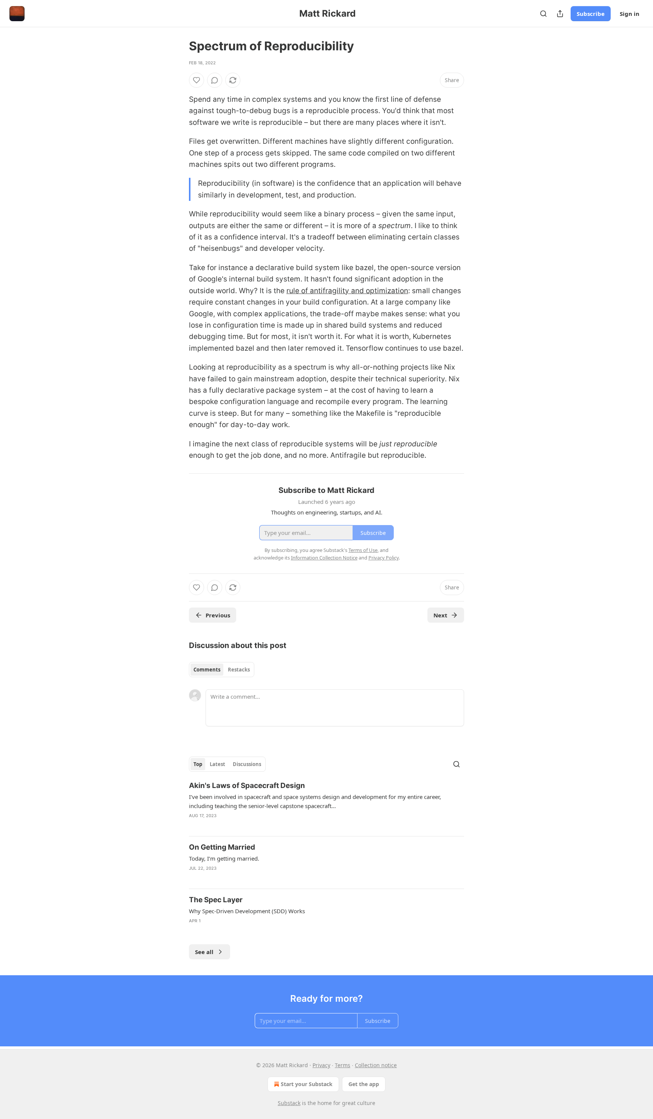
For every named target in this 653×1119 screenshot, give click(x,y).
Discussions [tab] (247, 764)
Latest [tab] (217, 764)
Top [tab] (197, 764)
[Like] (196, 80)
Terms (342, 1065)
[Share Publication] (560, 13)
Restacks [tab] (239, 669)
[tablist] (221, 669)
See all (204, 952)
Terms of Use (363, 550)
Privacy (321, 1065)
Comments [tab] (206, 669)
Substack (289, 1103)
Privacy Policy (383, 557)
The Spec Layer (216, 899)
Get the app (363, 1084)
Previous (218, 615)
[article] (326, 805)
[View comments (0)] (214, 80)
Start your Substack (307, 1084)
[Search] (543, 13)
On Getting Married (222, 847)
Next (440, 615)
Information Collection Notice (324, 557)
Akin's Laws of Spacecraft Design (247, 785)
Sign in (629, 13)
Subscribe (591, 13)
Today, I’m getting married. (224, 858)
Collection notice (376, 1065)
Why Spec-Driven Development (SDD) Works (247, 911)
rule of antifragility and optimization (347, 290)
